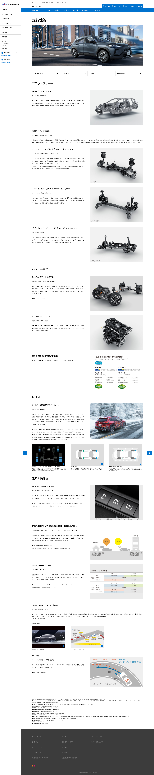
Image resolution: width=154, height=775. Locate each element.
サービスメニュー (67, 737)
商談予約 (140, 6)
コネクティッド (86, 10)
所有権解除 (4, 46)
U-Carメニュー (37, 753)
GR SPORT (98, 10)
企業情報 (64, 747)
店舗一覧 (35, 742)
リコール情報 (5, 43)
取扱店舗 (107, 6)
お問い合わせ (5, 48)
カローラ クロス (36, 6)
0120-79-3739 (6, 55)
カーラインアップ (37, 747)
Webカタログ (117, 6)
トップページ (36, 737)
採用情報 (4, 41)
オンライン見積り (129, 6)
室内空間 (56, 10)
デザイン (47, 10)
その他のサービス (67, 742)
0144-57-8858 (6, 62)
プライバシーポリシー (98, 737)
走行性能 (66, 10)
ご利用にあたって (97, 742)
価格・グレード (36, 10)
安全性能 (75, 10)
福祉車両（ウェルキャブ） (40, 758)
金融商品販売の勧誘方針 (69, 758)
